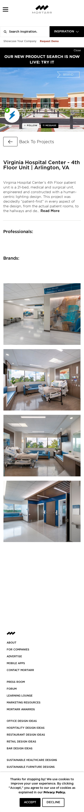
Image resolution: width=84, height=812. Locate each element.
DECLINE (53, 802)
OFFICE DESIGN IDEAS (22, 721)
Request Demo (49, 41)
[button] (5, 9)
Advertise (14, 656)
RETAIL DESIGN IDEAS (21, 741)
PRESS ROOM (16, 682)
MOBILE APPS (16, 663)
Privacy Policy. (55, 792)
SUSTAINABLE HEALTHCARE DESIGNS (32, 760)
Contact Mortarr (20, 670)
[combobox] (67, 31)
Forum (12, 689)
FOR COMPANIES (18, 649)
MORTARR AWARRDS (21, 709)
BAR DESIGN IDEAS (20, 748)
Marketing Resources (23, 702)
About (11, 642)
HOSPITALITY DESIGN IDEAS (26, 728)
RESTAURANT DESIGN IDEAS (26, 734)
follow (31, 125)
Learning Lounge (20, 695)
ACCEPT (30, 802)
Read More (50, 211)
